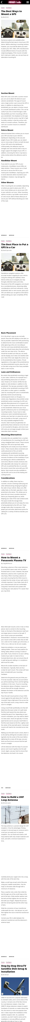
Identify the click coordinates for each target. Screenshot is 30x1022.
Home (3, 7)
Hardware (9, 7)
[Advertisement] (15, 75)
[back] (2, 2)
